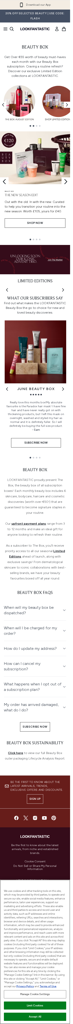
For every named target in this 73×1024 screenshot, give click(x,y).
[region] (35, 952)
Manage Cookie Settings (35, 994)
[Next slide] (66, 181)
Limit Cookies (35, 1005)
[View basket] (64, 29)
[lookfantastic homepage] (35, 29)
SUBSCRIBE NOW (35, 726)
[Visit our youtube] (44, 818)
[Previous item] (3, 105)
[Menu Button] (4, 29)
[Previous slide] (4, 181)
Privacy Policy (25, 986)
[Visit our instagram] (35, 818)
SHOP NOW (35, 223)
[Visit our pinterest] (53, 818)
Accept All (35, 1016)
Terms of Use (48, 986)
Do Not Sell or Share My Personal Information (34, 867)
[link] (57, 29)
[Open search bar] (12, 29)
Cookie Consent (35, 861)
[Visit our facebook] (16, 818)
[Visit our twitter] (25, 818)
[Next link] (63, 389)
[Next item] (67, 105)
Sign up (35, 799)
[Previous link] (7, 389)
